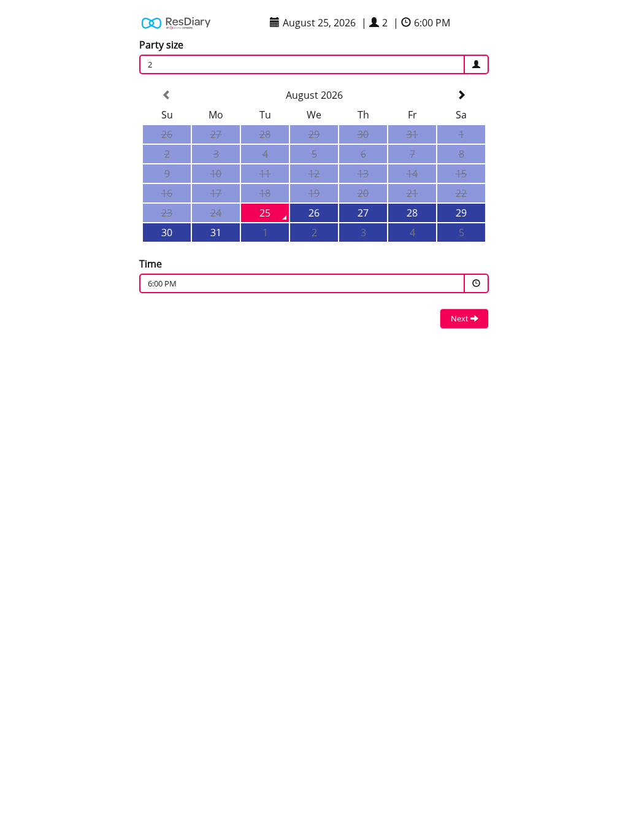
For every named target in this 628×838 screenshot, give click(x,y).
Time (150, 264)
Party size (161, 45)
